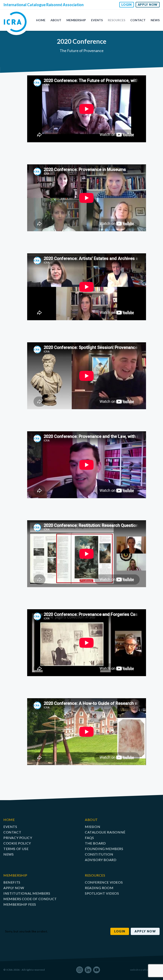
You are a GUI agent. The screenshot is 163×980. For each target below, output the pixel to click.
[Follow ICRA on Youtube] (96, 969)
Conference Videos (104, 882)
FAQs (89, 838)
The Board (95, 843)
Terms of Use (15, 849)
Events (97, 20)
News (155, 20)
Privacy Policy (17, 838)
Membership (76, 20)
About (56, 20)
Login (126, 4)
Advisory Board (100, 860)
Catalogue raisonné (105, 832)
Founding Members (104, 849)
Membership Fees (19, 904)
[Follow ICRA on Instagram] (79, 969)
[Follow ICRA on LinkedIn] (88, 969)
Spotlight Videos (102, 893)
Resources (116, 20)
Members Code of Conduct (30, 899)
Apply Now (147, 4)
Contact (138, 20)
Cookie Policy (17, 843)
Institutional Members (26, 893)
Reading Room (99, 888)
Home (40, 20)
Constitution (99, 854)
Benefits (11, 882)
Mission (92, 827)
